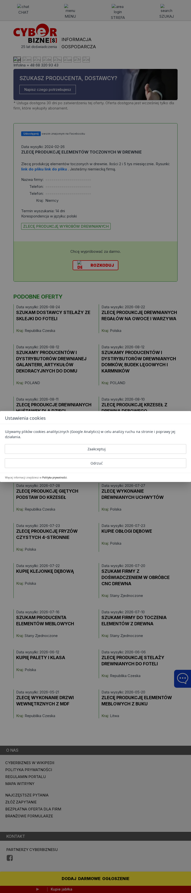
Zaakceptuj (97, 449)
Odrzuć (97, 463)
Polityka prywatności (54, 477)
